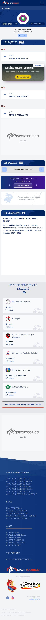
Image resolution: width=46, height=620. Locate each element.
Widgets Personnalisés (17, 513)
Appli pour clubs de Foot (18, 479)
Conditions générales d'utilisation (16, 612)
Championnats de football (19, 559)
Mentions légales (8, 609)
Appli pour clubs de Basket (19, 481)
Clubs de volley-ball (16, 542)
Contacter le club (37, 24)
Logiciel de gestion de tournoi (21, 516)
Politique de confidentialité (13, 615)
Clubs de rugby (13, 537)
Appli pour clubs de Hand (18, 486)
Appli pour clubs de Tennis (19, 491)
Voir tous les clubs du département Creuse (23, 404)
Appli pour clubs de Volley (19, 489)
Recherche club (14, 508)
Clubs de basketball (16, 535)
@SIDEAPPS (34, 599)
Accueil (7, 8)
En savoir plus (23, 77)
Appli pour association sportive (21, 494)
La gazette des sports (16, 511)
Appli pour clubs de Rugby (19, 484)
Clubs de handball (15, 540)
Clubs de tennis (13, 545)
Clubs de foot (13, 532)
